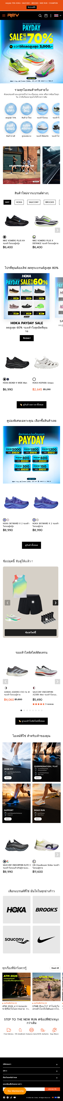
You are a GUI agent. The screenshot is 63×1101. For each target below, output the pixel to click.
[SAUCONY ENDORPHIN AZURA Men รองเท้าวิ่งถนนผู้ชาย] (46, 671)
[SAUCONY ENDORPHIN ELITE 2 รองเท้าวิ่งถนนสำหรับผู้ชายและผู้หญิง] (37, 520)
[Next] (57, 681)
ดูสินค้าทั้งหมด (31, 545)
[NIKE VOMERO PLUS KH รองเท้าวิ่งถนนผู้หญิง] (17, 221)
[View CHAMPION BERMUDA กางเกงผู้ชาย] (33, 602)
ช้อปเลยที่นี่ (31, 7)
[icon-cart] (46, 15)
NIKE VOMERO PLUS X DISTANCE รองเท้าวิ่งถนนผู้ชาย (45, 242)
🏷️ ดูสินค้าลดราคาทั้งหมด (31, 404)
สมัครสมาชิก (52, 1089)
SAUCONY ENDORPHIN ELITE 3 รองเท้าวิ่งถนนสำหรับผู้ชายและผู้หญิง (16, 866)
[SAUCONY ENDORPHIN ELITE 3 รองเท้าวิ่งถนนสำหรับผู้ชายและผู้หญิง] (17, 845)
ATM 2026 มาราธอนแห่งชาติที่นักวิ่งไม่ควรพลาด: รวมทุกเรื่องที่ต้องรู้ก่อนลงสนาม (16, 1009)
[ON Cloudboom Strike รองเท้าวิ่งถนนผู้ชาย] (17, 503)
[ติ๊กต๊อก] (11, 1097)
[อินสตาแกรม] (7, 1097)
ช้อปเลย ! (26, 338)
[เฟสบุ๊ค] (4, 1097)
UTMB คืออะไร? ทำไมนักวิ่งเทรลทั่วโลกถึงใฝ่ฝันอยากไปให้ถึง (45, 1009)
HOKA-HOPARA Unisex (43, 382)
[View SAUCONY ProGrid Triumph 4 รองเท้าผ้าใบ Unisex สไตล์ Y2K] (10, 620)
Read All (55, 968)
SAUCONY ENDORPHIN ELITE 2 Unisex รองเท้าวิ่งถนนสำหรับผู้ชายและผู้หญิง (46, 525)
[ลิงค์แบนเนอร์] (31, 455)
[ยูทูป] (14, 1097)
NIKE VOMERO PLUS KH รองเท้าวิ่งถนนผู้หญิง (14, 242)
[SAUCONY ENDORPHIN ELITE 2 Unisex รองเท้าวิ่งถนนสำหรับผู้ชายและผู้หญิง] (46, 503)
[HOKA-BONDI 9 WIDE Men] (17, 363)
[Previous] (5, 681)
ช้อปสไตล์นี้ (30, 632)
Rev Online (35, 1097)
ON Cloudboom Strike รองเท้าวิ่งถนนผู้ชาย (16, 525)
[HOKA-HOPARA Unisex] (46, 363)
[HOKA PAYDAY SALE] (27, 296)
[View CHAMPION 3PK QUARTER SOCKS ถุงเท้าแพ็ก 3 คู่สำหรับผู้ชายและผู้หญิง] (46, 619)
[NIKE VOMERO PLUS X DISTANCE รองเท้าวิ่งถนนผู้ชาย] (46, 221)
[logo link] (21, 165)
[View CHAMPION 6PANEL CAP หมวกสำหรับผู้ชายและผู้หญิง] (47, 582)
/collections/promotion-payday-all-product (19, 21)
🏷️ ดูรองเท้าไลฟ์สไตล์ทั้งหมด (31, 721)
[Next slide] (57, 230)
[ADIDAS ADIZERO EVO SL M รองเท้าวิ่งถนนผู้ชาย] (17, 671)
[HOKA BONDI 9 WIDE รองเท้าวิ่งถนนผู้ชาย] (7, 379)
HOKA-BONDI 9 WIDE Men (15, 382)
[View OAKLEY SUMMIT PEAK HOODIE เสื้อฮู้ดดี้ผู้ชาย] (16, 581)
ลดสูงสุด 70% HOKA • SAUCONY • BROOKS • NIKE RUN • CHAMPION (31, 3)
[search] (40, 15)
